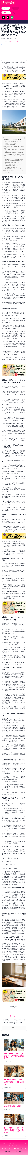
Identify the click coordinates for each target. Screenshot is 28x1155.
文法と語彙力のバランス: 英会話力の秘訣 (14, 159)
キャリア (3, 41)
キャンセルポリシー (19, 1143)
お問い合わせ (5, 1148)
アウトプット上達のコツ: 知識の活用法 (13, 160)
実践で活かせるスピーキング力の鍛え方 (13, 164)
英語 (15, 41)
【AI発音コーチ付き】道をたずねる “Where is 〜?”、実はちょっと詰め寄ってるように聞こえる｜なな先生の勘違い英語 (14, 1056)
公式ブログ (15, 8)
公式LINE (24, 1148)
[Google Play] (8, 17)
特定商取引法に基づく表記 (8, 1143)
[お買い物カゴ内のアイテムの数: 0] (14, 12)
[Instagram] (13, 1028)
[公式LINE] (12, 17)
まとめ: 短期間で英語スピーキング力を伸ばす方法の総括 (14, 171)
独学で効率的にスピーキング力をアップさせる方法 (14, 147)
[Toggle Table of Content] (22, 137)
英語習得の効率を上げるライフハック (13, 162)
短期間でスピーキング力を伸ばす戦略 (12, 139)
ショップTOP (5, 8)
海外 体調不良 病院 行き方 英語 (12, 1106)
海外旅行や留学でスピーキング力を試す (13, 168)
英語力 (18, 41)
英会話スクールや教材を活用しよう (12, 167)
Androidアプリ (17, 1148)
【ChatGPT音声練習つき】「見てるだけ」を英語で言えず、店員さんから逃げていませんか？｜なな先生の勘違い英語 (14, 1082)
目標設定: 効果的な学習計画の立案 (12, 143)
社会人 (11, 41)
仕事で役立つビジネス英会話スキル (12, 165)
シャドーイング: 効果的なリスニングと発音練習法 (14, 150)
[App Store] (3, 17)
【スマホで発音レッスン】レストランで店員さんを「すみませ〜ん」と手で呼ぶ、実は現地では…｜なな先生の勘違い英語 (14, 1130)
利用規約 (19, 1145)
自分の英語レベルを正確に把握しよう (13, 141)
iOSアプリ (11, 1148)
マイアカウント (6, 12)
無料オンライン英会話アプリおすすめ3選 (14, 152)
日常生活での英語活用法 (10, 144)
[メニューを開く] (13, 21)
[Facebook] (15, 1028)
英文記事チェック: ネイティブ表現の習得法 (14, 154)
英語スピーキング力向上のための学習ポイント (14, 156)
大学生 (7, 41)
